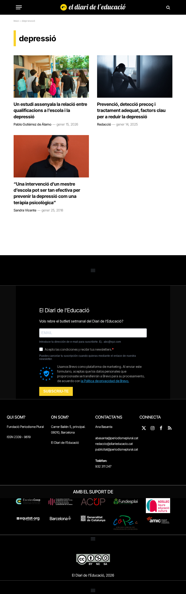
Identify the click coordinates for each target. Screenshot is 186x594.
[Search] (167, 7)
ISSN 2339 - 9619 (19, 437)
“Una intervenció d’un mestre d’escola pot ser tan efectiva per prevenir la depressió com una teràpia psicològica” (47, 193)
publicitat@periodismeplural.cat (116, 449)
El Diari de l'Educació (65, 442)
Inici (16, 20)
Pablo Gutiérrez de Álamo (32, 124)
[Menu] (19, 7)
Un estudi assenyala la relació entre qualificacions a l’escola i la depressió (50, 110)
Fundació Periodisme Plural (25, 427)
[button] (93, 270)
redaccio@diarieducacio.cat (114, 444)
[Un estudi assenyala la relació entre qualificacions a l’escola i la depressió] (51, 76)
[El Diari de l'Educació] (93, 7)
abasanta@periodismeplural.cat (116, 438)
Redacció (104, 124)
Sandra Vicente (25, 210)
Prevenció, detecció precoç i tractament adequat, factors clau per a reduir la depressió (131, 110)
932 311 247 (103, 466)
